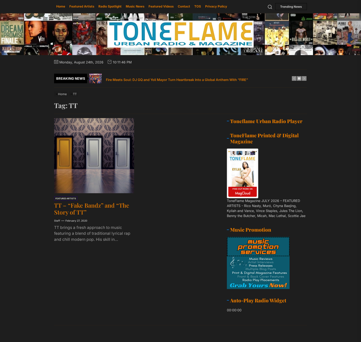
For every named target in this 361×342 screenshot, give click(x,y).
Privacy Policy (216, 6)
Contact (184, 6)
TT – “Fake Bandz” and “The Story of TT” (91, 208)
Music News (135, 6)
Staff (57, 220)
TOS (197, 6)
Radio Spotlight (110, 6)
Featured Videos (161, 6)
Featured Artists (81, 6)
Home (60, 6)
